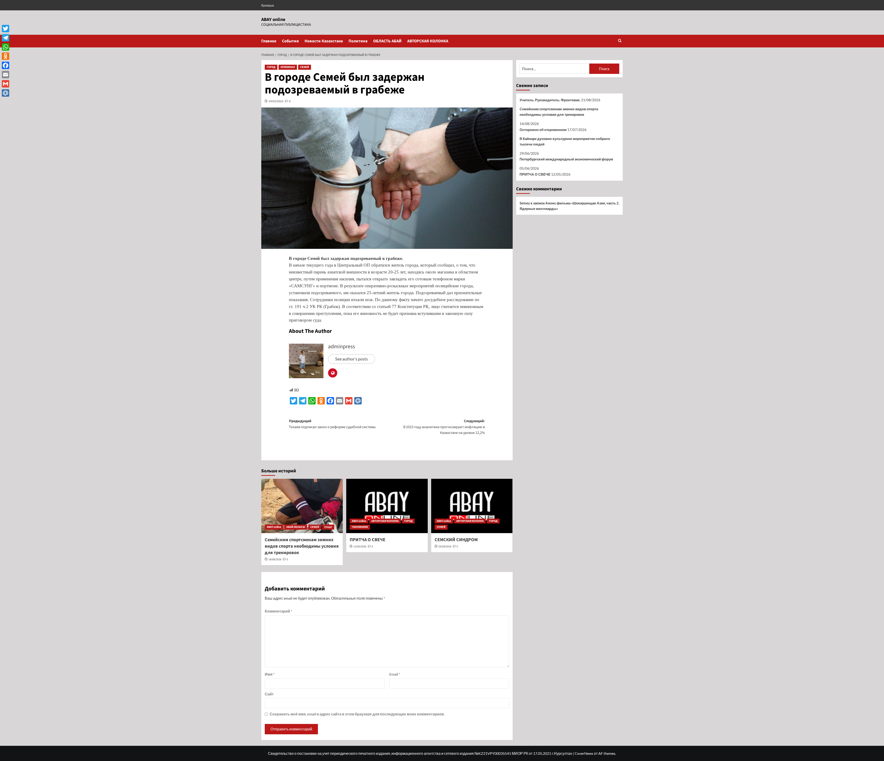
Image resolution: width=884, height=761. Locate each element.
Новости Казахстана (324, 41)
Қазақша (267, 5)
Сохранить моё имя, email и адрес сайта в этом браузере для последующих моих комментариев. (357, 714)
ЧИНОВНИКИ (360, 527)
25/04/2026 (444, 547)
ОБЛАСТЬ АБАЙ (387, 41)
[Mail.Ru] (5, 93)
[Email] (5, 74)
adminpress (341, 347)
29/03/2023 (276, 101)
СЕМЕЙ (304, 67)
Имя (269, 674)
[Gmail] (5, 83)
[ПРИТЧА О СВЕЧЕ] (387, 506)
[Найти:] (554, 69)
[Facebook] (5, 65)
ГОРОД (271, 67)
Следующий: (444, 426)
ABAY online (273, 19)
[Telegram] (5, 37)
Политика (358, 41)
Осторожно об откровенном (543, 130)
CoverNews (584, 753)
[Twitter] (5, 28)
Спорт (328, 527)
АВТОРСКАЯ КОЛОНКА (427, 41)
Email (394, 674)
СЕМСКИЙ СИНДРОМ (456, 540)
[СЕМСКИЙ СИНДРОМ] (472, 506)
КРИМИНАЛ (288, 67)
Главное (268, 41)
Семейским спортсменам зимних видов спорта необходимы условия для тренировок (302, 546)
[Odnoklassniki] (5, 56)
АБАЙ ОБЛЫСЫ (295, 527)
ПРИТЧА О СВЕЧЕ (367, 540)
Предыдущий (332, 424)
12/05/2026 (359, 547)
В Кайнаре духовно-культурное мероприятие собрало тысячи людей (565, 141)
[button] (620, 41)
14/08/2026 (274, 559)
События (290, 41)
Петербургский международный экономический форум (566, 159)
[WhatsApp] (5, 47)
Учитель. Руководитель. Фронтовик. (550, 100)
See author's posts (351, 358)
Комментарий (278, 611)
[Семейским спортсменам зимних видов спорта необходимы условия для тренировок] (302, 506)
